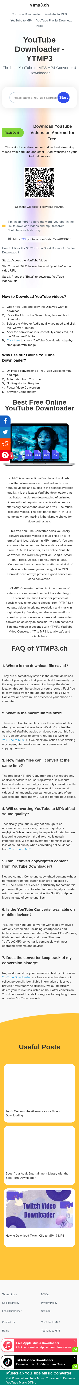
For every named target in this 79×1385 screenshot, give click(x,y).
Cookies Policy (10, 1302)
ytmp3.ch (39, 5)
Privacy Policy (49, 1302)
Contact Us (8, 1322)
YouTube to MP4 (13, 740)
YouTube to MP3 (20, 849)
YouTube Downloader (16, 977)
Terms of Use (9, 1294)
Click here (13, 340)
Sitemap (46, 1311)
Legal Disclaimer (11, 1311)
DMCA (45, 1294)
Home (5, 1330)
